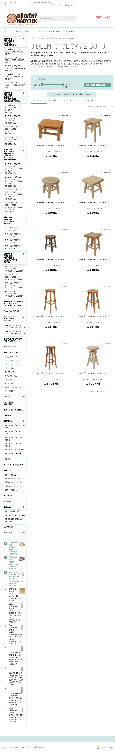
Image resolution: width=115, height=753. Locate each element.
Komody (8, 421)
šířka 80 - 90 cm (12, 479)
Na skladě (40, 79)
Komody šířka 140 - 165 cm (14, 445)
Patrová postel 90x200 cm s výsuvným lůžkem (14, 293)
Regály (7, 507)
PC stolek (10, 372)
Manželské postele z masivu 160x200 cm (15, 326)
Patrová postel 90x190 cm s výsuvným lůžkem (14, 285)
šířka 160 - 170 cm (13, 486)
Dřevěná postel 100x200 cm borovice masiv (15, 68)
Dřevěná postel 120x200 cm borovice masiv (15, 76)
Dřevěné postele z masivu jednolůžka (10, 42)
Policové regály (13, 511)
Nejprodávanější (72, 101)
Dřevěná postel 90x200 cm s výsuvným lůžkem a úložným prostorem (15, 207)
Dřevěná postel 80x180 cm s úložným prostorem (13, 108)
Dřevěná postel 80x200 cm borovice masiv (14, 51)
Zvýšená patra (11, 311)
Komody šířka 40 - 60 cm (15, 426)
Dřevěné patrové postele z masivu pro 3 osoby (10, 258)
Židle (6, 397)
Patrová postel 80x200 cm (12, 235)
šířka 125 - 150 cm (13, 482)
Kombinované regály (15, 515)
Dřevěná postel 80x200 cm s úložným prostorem (13, 119)
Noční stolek (11, 376)
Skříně (7, 470)
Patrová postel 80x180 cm (12, 229)
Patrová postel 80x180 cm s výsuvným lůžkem (14, 268)
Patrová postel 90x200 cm (12, 247)
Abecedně (88, 101)
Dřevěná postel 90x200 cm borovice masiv (14, 60)
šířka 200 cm (11, 490)
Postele (8, 533)
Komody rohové (13, 453)
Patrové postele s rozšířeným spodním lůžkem (13, 304)
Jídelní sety (11, 357)
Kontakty (70, 31)
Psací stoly (10, 347)
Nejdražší (54, 101)
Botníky (8, 496)
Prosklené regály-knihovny (14, 520)
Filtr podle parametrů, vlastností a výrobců (70, 94)
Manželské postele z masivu (10, 319)
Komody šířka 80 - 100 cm (13, 433)
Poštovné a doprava (49, 31)
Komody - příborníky (15, 450)
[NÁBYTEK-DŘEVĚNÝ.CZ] (22, 19)
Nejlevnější (38, 101)
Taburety (9, 391)
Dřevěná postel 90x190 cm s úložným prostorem (13, 130)
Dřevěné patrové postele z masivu (9, 220)
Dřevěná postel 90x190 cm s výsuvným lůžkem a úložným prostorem (15, 194)
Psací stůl (10, 383)
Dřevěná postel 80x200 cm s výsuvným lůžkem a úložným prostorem (15, 181)
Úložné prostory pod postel (13, 340)
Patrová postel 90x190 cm (12, 241)
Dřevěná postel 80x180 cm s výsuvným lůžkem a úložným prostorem (15, 168)
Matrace (8, 527)
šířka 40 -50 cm (12, 475)
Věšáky (7, 501)
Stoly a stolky (12, 352)
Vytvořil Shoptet (106, 747)
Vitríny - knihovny (14, 465)
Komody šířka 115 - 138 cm (14, 439)
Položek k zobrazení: (97, 85)
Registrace (71, 5)
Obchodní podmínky (22, 31)
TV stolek (10, 380)
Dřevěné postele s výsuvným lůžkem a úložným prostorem (10, 155)
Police (7, 459)
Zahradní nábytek (8, 403)
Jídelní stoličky (13, 364)
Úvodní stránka (5, 31)
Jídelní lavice (11, 368)
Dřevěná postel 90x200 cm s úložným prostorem (13, 140)
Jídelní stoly (11, 361)
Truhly (7, 415)
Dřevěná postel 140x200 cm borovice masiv (15, 85)
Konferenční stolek (15, 387)
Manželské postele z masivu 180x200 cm (15, 332)
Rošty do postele (13, 410)
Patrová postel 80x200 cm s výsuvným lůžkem (14, 277)
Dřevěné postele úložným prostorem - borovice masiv (12, 97)
